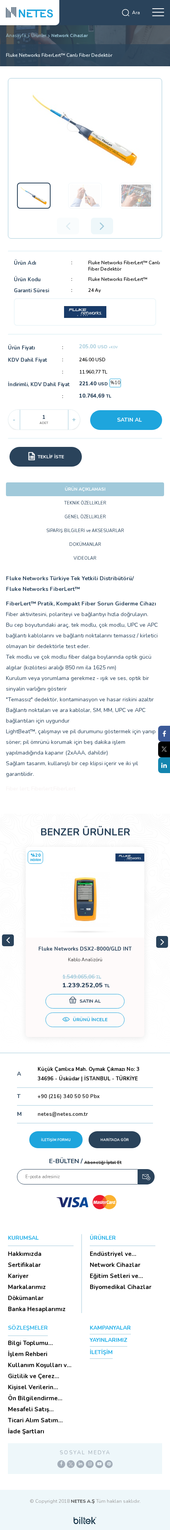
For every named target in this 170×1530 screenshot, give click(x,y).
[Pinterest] (109, 1464)
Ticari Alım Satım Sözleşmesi (33, 1420)
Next (162, 942)
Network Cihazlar (69, 36)
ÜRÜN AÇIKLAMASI (85, 489)
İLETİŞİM (101, 1352)
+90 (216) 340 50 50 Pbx (69, 1096)
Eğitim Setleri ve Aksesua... (114, 1276)
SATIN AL (129, 420)
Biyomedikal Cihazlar (120, 1287)
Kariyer (18, 1276)
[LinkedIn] (80, 1464)
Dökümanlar (25, 1298)
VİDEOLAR (85, 558)
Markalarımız (27, 1287)
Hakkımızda (25, 1254)
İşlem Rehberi (27, 1354)
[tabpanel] (85, 942)
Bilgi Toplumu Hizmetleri (28, 1343)
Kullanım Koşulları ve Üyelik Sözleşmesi (39, 1365)
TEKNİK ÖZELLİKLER (85, 503)
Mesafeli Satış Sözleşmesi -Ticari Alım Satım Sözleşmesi (34, 1409)
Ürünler (38, 36)
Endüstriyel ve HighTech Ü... (111, 1254)
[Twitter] (71, 1464)
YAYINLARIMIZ (108, 1340)
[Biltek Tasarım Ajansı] (85, 1520)
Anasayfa (16, 36)
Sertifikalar (24, 1265)
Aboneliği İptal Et (102, 1163)
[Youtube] (99, 1464)
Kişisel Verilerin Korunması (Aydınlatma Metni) (36, 1387)
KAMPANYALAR (110, 1328)
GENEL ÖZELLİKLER (85, 517)
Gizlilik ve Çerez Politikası (31, 1376)
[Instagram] (90, 1464)
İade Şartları (26, 1431)
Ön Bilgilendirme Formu (33, 1398)
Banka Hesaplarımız (37, 1309)
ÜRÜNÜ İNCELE (90, 1019)
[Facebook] (61, 1464)
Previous (8, 940)
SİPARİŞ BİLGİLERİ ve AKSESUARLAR (85, 531)
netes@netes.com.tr (63, 1114)
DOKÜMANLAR (85, 544)
